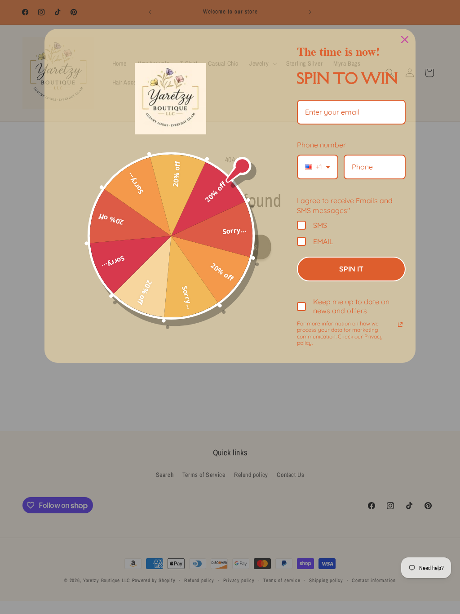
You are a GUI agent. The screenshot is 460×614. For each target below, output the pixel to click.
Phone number (321, 144)
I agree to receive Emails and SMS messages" (345, 205)
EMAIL (323, 241)
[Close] (405, 39)
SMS (320, 225)
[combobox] (317, 167)
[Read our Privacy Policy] (400, 324)
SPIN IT (351, 268)
